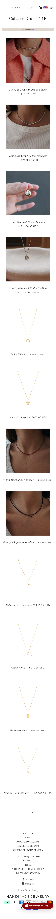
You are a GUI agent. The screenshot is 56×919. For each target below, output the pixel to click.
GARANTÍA (28, 860)
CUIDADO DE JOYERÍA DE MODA (28, 850)
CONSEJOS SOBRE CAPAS (28, 846)
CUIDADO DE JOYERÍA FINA (28, 856)
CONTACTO (28, 837)
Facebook (29, 879)
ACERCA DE (28, 833)
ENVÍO (28, 865)
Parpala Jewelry (31, 890)
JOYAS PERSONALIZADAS (28, 842)
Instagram (29, 883)
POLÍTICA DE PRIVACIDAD (28, 873)
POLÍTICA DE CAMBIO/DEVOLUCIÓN (28, 869)
